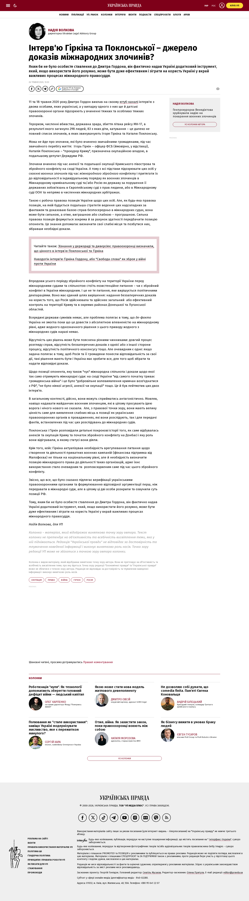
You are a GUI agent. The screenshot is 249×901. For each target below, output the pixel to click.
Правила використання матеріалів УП (50, 847)
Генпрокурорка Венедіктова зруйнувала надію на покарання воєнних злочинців (194, 113)
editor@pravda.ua (233, 872)
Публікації (77, 14)
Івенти (132, 14)
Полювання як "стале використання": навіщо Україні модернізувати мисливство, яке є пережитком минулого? (58, 727)
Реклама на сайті (38, 838)
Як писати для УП (38, 864)
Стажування (35, 868)
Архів (187, 14)
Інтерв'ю (120, 14)
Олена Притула (195, 872)
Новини (64, 14)
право (51, 580)
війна (64, 580)
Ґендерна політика (39, 855)
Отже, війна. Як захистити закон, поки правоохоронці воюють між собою (121, 726)
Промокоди (35, 872)
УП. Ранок (92, 14)
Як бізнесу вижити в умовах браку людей (188, 724)
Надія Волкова (61, 30)
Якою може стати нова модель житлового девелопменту (119, 689)
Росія (90, 580)
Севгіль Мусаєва (152, 872)
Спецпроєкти (162, 14)
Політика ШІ (35, 851)
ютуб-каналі (129, 102)
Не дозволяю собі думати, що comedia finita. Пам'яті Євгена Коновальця (184, 690)
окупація (36, 580)
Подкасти (145, 14)
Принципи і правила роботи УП (46, 860)
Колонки (106, 14)
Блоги (177, 14)
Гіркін (77, 580)
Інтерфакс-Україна (220, 839)
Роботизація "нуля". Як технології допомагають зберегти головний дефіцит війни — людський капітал (56, 690)
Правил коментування (98, 662)
